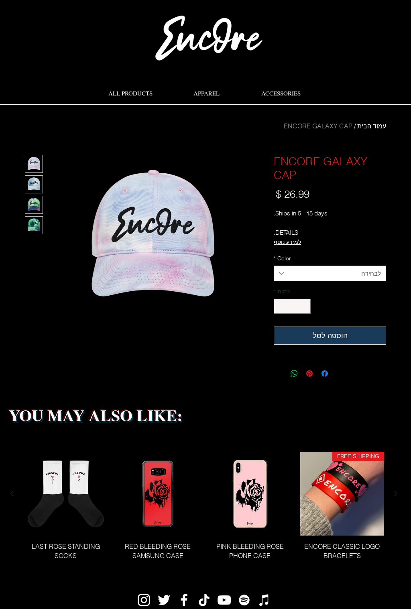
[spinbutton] (292, 306)
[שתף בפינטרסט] (309, 373)
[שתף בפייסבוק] (325, 373)
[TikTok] (204, 600)
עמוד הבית (371, 126)
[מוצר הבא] (12, 493)
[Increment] (280, 306)
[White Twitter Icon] (164, 600)
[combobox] (330, 273)
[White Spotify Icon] (244, 600)
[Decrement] (304, 306)
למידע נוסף (287, 242)
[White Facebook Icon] (184, 600)
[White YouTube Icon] (224, 600)
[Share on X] (279, 373)
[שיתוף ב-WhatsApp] (294, 373)
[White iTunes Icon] (264, 600)
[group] (204, 510)
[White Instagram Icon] (144, 600)
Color (282, 258)
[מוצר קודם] (396, 493)
